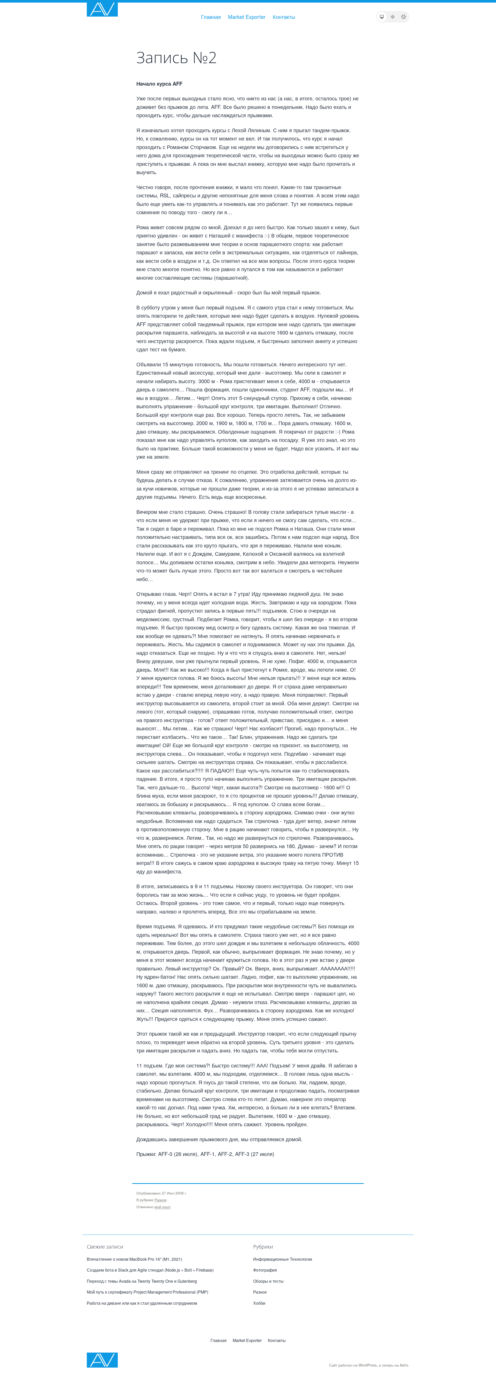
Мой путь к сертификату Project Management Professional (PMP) (147, 1292)
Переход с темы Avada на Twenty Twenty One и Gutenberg (142, 1281)
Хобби (259, 1303)
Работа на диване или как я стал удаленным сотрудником (142, 1303)
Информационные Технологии (282, 1259)
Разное (160, 1199)
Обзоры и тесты (268, 1281)
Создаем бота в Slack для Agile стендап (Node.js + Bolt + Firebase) (150, 1270)
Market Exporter (247, 16)
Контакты (284, 16)
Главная (211, 16)
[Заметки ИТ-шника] (102, 9)
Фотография (265, 1270)
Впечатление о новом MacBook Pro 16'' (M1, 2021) (134, 1259)
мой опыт (162, 1206)
